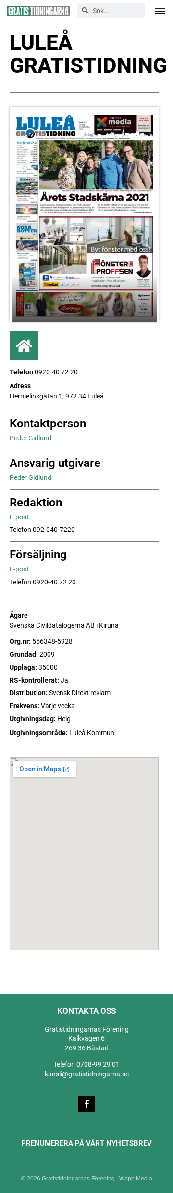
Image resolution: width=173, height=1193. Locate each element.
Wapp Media (135, 1178)
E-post (19, 517)
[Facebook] (86, 1104)
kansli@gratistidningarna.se (87, 1074)
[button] (160, 10)
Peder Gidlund (30, 438)
